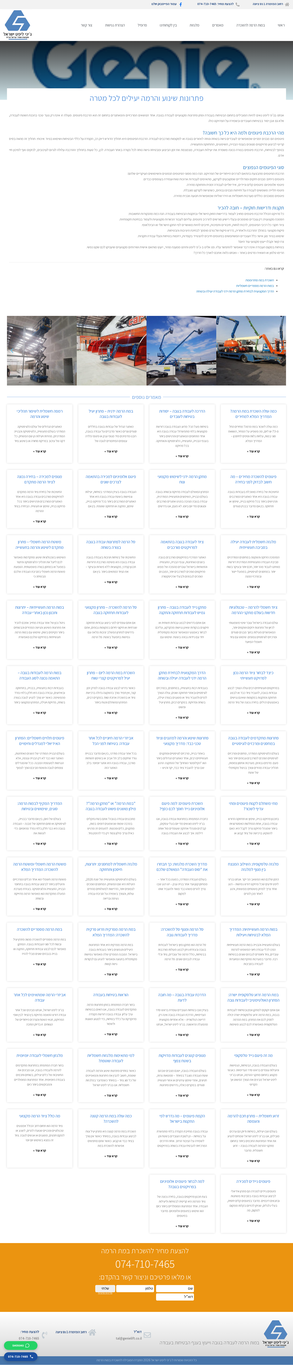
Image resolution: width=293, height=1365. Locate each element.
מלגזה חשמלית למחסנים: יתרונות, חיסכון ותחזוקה (111, 866)
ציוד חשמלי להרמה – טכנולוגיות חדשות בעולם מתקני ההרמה (253, 610)
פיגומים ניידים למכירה (253, 1181)
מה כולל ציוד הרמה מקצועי (39, 1116)
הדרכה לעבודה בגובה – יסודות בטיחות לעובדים (182, 413)
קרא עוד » (253, 451)
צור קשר (86, 25)
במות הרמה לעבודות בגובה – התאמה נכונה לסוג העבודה (39, 675)
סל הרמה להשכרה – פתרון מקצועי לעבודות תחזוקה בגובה (111, 610)
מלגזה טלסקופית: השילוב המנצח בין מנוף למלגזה (253, 866)
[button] (12, 351)
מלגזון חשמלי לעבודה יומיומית (40, 1055)
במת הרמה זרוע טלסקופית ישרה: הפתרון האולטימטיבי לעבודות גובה (253, 997)
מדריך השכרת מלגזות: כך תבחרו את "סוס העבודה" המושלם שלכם (182, 866)
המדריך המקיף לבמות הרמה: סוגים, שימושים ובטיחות (39, 806)
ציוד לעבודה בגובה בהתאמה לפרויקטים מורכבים (182, 544)
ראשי (281, 25)
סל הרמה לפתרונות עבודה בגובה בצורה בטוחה (110, 544)
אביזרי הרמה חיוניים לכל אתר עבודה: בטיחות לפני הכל (110, 740)
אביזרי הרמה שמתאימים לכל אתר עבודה (40, 997)
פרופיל (142, 25)
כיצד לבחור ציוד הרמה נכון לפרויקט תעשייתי (253, 675)
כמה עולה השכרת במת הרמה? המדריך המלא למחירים (253, 413)
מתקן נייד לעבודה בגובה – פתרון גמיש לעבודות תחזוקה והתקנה (182, 610)
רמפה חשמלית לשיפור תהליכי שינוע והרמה (40, 413)
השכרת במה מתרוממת (260, 280)
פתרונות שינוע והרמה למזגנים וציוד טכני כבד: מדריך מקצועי (182, 740)
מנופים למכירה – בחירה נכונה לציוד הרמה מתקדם (39, 479)
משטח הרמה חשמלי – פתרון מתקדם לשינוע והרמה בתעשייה (40, 544)
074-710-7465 (18, 1356)
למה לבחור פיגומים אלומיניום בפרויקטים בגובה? (182, 1184)
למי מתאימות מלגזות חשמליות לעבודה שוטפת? (110, 1058)
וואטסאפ (18, 1345)
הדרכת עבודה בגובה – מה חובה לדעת (182, 997)
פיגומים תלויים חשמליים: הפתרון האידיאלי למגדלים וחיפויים (39, 740)
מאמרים (217, 25)
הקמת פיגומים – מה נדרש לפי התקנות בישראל (182, 1118)
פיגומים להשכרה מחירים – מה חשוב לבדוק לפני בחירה (253, 479)
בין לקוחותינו (168, 25)
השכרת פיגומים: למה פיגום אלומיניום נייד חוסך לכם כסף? (182, 806)
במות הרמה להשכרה (250, 25)
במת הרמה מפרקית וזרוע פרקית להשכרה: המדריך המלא (111, 932)
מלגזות (194, 25)
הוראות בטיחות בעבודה (110, 994)
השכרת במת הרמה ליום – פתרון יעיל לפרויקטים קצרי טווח (111, 675)
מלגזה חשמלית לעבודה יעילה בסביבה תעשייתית (253, 544)
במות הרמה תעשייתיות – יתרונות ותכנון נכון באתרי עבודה (39, 610)
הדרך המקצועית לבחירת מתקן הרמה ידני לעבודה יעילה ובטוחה (235, 291)
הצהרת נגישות (115, 25)
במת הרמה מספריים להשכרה (39, 929)
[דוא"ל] (147, 1335)
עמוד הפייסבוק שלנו (164, 4)
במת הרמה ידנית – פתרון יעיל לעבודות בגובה (111, 413)
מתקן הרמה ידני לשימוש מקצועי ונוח (182, 479)
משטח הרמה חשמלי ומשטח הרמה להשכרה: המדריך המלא (39, 866)
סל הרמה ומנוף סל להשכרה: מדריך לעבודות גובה (182, 932)
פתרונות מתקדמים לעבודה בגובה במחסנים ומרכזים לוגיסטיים (253, 740)
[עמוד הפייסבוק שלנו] (181, 5)
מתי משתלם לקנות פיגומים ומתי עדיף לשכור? (253, 806)
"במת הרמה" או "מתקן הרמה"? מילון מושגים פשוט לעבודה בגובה (111, 806)
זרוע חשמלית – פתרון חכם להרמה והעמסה (253, 1118)
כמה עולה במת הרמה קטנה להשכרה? (111, 1118)
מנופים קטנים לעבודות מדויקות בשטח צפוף (182, 1058)
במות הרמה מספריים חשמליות (255, 285)
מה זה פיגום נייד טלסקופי (253, 1055)
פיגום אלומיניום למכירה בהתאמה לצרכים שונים (111, 479)
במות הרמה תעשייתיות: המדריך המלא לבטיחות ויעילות (253, 932)
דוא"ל (138, 1332)
